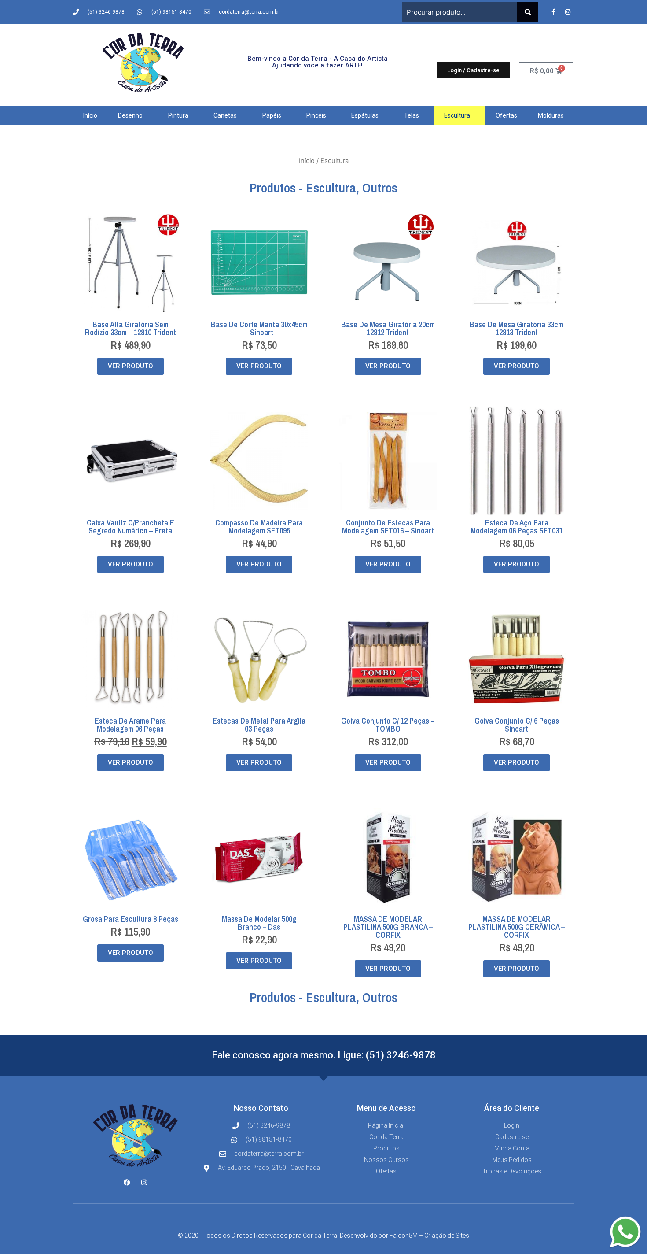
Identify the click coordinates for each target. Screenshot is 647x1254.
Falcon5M (404, 1235)
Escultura (457, 115)
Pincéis (316, 115)
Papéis (271, 115)
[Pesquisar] (527, 12)
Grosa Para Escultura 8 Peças (130, 919)
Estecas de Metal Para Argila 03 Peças (259, 724)
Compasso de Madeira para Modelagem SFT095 (259, 526)
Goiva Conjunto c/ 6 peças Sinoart (516, 724)
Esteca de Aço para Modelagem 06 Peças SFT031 (516, 526)
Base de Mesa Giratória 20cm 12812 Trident (388, 328)
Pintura (178, 115)
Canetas (225, 115)
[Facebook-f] (553, 12)
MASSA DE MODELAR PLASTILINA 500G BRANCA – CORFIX (388, 927)
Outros (379, 187)
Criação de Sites (446, 1235)
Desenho (130, 115)
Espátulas (365, 115)
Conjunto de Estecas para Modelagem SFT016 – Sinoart (388, 526)
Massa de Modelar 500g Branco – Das (259, 923)
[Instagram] (568, 12)
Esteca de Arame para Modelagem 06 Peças (130, 724)
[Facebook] (127, 1182)
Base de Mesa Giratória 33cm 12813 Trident (516, 328)
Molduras (551, 115)
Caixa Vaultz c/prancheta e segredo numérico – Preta (130, 526)
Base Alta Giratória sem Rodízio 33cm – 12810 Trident (130, 328)
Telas (411, 115)
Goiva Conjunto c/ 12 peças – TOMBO (387, 724)
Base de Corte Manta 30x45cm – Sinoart (259, 328)
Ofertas (506, 115)
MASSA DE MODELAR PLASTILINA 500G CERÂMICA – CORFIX (516, 927)
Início (90, 115)
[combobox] (459, 12)
